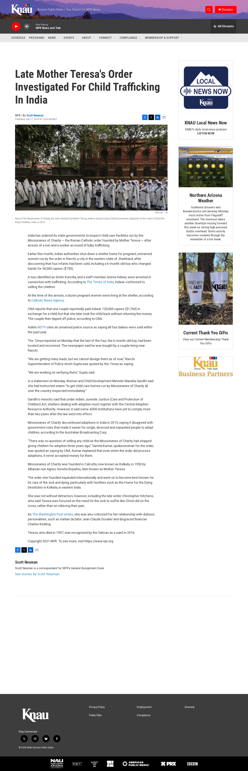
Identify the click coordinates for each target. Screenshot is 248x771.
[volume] (27, 26)
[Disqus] (124, 645)
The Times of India (100, 282)
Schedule (18, 37)
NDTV (42, 327)
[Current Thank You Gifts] (206, 289)
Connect (105, 37)
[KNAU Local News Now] (206, 88)
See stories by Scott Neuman (37, 574)
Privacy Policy (97, 707)
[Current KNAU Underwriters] (206, 366)
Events (69, 37)
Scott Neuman (35, 115)
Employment (144, 707)
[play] (16, 26)
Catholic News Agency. (48, 300)
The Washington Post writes (52, 514)
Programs (36, 37)
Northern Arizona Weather (206, 198)
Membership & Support (162, 37)
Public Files (95, 715)
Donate (227, 9)
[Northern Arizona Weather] (206, 167)
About (86, 37)
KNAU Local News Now (206, 123)
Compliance (128, 37)
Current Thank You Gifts (205, 332)
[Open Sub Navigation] (58, 37)
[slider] (32, 26)
